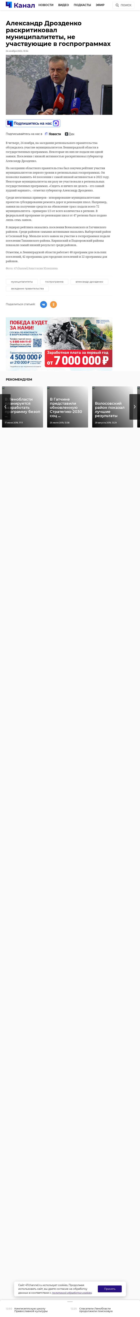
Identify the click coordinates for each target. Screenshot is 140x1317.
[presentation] (5, 407)
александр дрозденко (89, 281)
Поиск (126, 5)
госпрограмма (54, 281)
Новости (45, 5)
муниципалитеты (22, 281)
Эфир (100, 5)
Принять (109, 1288)
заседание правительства (27, 288)
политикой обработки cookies (72, 1292)
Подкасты (82, 5)
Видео (63, 5)
